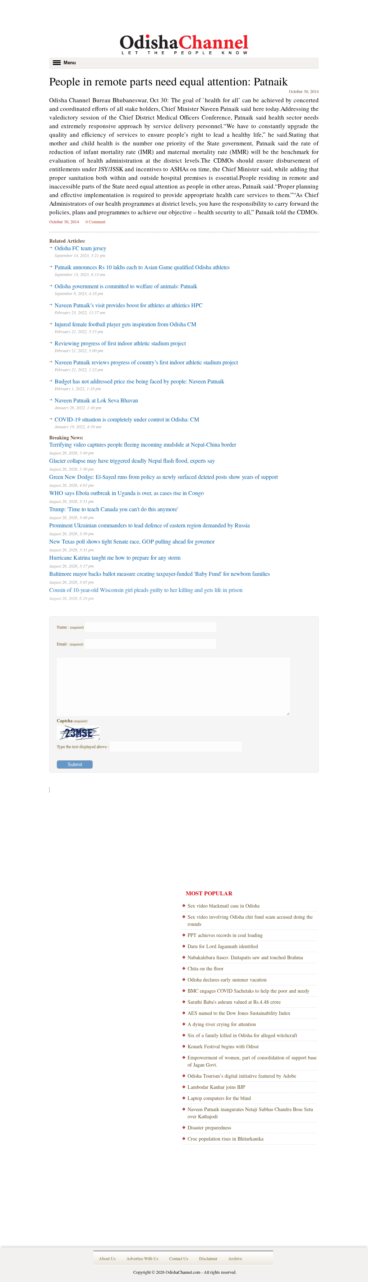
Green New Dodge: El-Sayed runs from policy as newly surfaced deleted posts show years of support (163, 476)
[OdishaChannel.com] (184, 56)
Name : (70, 627)
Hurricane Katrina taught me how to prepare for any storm (114, 557)
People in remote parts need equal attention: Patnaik (168, 81)
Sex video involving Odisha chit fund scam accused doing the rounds (250, 920)
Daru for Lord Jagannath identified (223, 946)
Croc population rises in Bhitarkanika (225, 1138)
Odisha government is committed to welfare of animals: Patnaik (126, 286)
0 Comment (95, 221)
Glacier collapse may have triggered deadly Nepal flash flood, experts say (132, 460)
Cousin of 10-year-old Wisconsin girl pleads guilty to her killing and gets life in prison (146, 589)
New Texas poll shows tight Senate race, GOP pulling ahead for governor (132, 541)
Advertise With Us (142, 1258)
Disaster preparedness (209, 1127)
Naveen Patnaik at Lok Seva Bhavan (96, 400)
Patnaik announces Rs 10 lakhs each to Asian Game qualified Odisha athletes (142, 267)
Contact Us (178, 1258)
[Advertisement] (184, 16)
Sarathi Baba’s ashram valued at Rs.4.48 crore (234, 1001)
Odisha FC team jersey (80, 248)
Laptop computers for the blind (219, 1098)
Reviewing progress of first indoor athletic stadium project (120, 343)
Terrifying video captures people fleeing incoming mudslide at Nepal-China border (142, 444)
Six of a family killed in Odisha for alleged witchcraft (242, 1035)
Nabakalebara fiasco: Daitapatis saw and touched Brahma (245, 957)
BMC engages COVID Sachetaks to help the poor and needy (248, 990)
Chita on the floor (206, 968)
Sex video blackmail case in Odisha (223, 905)
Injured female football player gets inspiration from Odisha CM (125, 324)
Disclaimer (208, 1258)
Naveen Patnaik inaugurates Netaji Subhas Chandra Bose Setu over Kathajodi (250, 1113)
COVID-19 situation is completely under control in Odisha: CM (127, 419)
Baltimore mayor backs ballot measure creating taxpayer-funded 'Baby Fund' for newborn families (159, 573)
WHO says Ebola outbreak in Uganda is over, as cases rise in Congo (126, 493)
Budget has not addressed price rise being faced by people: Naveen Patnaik (139, 381)
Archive (235, 1258)
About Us (107, 1258)
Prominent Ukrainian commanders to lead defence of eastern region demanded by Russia (149, 525)
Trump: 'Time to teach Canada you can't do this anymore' (113, 509)
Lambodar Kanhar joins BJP (216, 1086)
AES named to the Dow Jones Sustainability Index (239, 1013)
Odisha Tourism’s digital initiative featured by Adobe (242, 1075)
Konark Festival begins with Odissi (223, 1046)
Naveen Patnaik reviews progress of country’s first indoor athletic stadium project (146, 362)
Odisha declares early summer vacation (227, 979)
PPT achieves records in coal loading (225, 935)
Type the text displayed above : (83, 746)
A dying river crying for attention (222, 1024)
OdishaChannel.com (183, 1272)
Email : (70, 644)
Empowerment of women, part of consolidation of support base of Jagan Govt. (252, 1061)
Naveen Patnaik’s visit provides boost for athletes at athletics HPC (129, 305)
